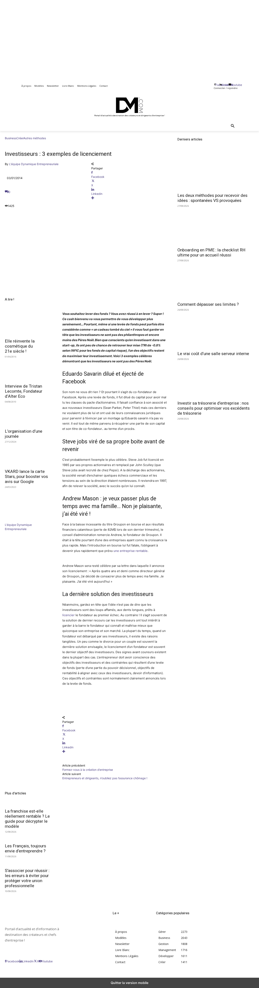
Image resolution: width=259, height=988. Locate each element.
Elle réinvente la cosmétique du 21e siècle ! (20, 346)
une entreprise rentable (131, 551)
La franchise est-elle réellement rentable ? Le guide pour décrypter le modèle (27, 819)
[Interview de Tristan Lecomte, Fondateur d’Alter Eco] (29, 369)
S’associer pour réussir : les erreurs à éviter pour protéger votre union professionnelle (27, 878)
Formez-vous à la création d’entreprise (87, 769)
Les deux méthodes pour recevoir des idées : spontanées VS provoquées (212, 198)
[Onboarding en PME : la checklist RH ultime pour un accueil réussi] (215, 226)
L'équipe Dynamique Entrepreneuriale (33, 164)
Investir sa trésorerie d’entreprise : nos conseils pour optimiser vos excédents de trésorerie (213, 408)
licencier (68, 615)
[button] (233, 126)
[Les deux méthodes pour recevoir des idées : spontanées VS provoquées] (215, 171)
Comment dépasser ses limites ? (208, 304)
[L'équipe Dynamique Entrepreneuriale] (17, 520)
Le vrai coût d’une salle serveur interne (213, 353)
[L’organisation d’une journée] (29, 414)
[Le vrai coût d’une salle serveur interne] (215, 329)
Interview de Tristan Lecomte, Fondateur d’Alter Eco (23, 391)
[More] (129, 198)
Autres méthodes (34, 138)
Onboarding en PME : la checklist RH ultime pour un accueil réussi (211, 252)
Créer (19, 138)
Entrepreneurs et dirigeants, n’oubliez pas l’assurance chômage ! (104, 778)
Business (10, 138)
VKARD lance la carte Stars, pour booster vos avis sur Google (26, 476)
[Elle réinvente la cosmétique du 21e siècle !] (29, 324)
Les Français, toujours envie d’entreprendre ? (25, 848)
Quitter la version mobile (129, 983)
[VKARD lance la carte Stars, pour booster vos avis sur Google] (29, 454)
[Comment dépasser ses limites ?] (215, 280)
